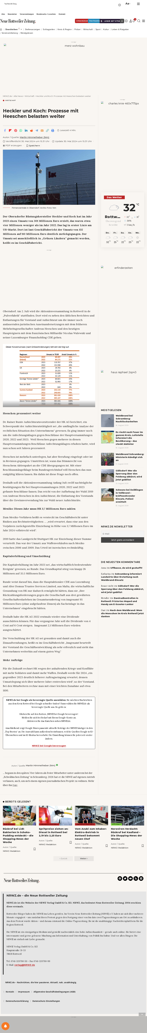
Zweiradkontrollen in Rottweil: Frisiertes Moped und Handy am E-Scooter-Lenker (119, 601)
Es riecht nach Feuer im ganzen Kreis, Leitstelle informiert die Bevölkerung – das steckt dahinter (129, 438)
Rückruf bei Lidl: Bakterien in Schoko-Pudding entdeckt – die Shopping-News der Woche (18, 836)
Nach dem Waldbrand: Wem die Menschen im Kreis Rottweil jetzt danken (122, 613)
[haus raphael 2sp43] (122, 380)
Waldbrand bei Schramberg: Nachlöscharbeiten (127, 418)
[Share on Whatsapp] (21, 130)
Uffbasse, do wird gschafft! (126, 568)
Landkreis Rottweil (49, 824)
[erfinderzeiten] (122, 308)
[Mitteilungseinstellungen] (5, 1026)
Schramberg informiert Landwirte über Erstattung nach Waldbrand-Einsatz (121, 577)
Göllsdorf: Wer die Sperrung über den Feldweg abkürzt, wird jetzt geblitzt (122, 589)
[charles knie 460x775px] (122, 137)
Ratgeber (116, 824)
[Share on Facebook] (5, 130)
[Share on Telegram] (37, 130)
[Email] (42, 130)
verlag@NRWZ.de (24, 965)
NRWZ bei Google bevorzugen (49, 745)
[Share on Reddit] (31, 130)
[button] (127, 3)
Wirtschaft (10, 100)
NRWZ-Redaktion (11, 851)
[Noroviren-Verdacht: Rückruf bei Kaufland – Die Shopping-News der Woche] (127, 816)
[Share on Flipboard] (10, 130)
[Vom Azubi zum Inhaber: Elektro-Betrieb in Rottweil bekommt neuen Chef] (91, 816)
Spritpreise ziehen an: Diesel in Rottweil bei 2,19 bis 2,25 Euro (53, 832)
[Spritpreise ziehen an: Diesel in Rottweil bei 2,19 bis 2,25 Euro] (55, 816)
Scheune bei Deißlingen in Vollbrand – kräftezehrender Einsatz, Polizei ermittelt (129, 496)
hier (15, 785)
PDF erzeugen (12, 145)
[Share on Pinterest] (15, 130)
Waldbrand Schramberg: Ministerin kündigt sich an (130, 457)
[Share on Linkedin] (26, 130)
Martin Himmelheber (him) (34, 137)
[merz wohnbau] (73, 65)
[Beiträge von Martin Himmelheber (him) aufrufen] (6, 765)
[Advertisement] (49, 272)
